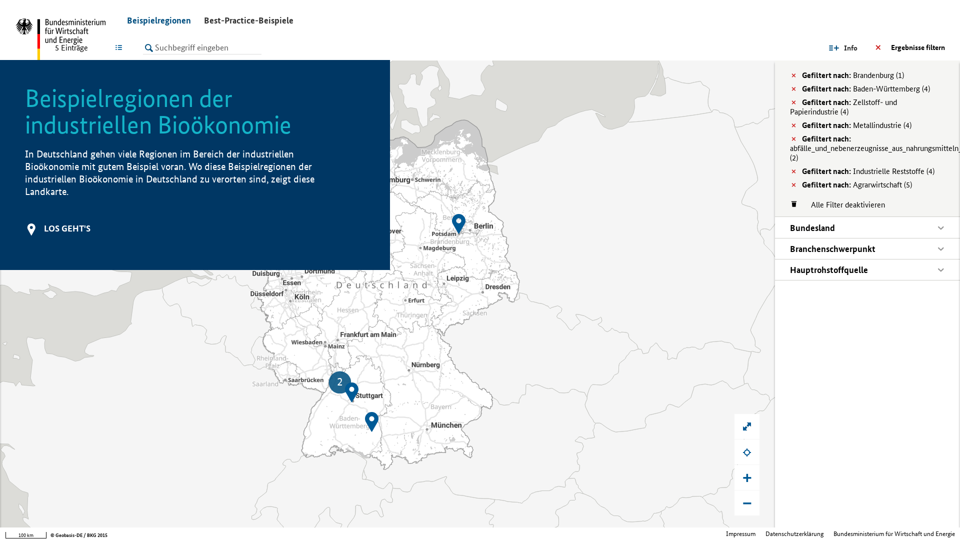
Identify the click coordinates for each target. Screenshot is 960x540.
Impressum (741, 534)
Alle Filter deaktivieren (843, 205)
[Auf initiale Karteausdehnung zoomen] (747, 426)
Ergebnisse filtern (918, 47)
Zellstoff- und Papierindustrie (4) (843, 107)
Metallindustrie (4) (857, 125)
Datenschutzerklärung (795, 534)
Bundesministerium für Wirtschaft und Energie (894, 534)
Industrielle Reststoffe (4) (868, 171)
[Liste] (121, 47)
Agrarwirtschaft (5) (857, 185)
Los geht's (67, 228)
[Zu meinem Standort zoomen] (747, 452)
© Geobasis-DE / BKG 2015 (79, 535)
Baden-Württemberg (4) (866, 89)
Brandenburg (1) (853, 75)
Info (851, 48)
